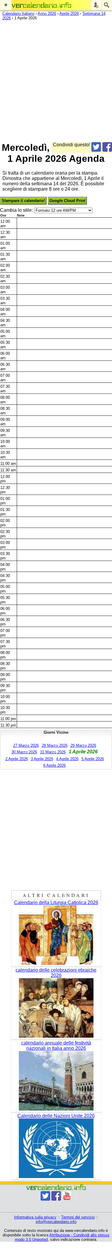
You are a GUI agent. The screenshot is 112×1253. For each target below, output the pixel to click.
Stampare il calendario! (23, 200)
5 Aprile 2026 (93, 759)
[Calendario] (41, 5)
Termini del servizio (78, 1217)
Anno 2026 (47, 13)
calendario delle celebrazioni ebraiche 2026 (56, 972)
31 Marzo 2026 (53, 752)
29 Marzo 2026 (83, 745)
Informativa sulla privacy (35, 1217)
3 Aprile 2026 (42, 759)
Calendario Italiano (18, 13)
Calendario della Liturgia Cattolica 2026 (56, 902)
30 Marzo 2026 (24, 752)
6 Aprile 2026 (54, 765)
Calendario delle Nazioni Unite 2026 (56, 1115)
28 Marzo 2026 (54, 745)
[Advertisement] (56, 80)
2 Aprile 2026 (16, 759)
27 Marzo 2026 (26, 745)
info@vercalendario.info (56, 1221)
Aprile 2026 (69, 13)
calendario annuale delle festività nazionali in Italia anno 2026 (56, 1045)
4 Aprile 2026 (67, 759)
